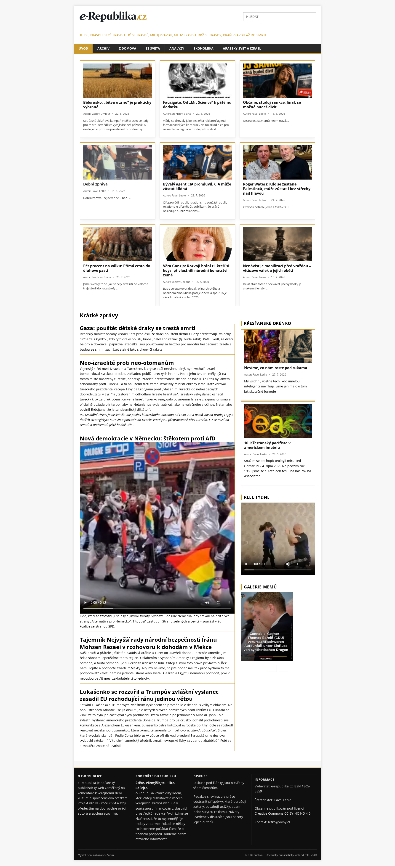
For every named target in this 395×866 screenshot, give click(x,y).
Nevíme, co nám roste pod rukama (275, 367)
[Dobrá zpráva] (117, 162)
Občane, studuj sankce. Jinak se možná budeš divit (272, 104)
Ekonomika (204, 48)
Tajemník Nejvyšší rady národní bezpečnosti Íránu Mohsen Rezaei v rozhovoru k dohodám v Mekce (148, 643)
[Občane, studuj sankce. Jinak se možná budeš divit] (277, 81)
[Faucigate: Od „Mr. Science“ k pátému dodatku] (197, 81)
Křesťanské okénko (267, 323)
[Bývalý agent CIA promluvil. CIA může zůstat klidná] (197, 162)
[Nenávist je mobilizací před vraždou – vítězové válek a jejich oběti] (277, 244)
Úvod (83, 48)
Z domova (127, 48)
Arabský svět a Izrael (242, 48)
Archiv (103, 48)
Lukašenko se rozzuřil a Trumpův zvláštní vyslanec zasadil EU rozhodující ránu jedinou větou (149, 695)
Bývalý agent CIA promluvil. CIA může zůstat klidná (197, 186)
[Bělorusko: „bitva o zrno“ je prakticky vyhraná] (117, 81)
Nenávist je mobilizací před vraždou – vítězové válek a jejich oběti (277, 268)
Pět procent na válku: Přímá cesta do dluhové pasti (116, 268)
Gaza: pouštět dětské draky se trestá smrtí (137, 328)
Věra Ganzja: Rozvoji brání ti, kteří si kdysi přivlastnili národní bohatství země (196, 270)
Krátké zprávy (99, 315)
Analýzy (176, 48)
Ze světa (153, 48)
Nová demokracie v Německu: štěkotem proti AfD (148, 438)
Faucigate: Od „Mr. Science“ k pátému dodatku (197, 104)
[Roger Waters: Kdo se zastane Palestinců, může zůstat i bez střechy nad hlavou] (277, 162)
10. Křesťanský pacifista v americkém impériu (267, 445)
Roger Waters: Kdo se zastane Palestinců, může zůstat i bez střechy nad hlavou (276, 189)
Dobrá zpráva (95, 184)
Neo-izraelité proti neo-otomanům (127, 362)
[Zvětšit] (311, 598)
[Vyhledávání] (279, 16)
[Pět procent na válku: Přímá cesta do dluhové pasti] (117, 244)
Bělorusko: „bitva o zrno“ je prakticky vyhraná (117, 104)
